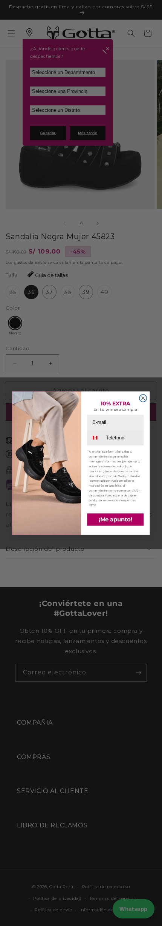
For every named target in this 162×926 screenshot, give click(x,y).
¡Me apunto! (115, 519)
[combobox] (96, 438)
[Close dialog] (143, 398)
